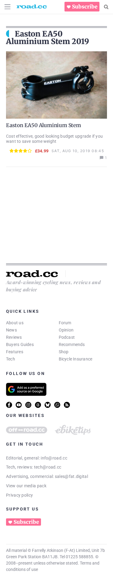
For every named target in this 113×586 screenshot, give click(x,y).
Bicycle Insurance (76, 359)
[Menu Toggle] (8, 7)
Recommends (72, 344)
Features (14, 351)
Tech (10, 359)
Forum (65, 322)
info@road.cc (54, 458)
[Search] (106, 7)
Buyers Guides (20, 344)
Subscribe (84, 6)
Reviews (14, 337)
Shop (64, 351)
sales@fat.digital (71, 476)
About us (15, 322)
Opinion (66, 330)
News (11, 330)
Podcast (67, 337)
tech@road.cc (47, 467)
